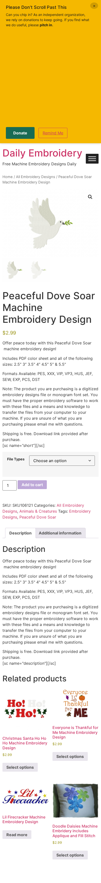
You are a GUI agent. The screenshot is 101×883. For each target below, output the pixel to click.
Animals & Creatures (38, 511)
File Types (16, 459)
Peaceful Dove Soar (37, 517)
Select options (20, 767)
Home (7, 177)
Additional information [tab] (60, 533)
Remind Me (53, 132)
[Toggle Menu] (92, 158)
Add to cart (32, 484)
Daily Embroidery (42, 153)
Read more (16, 834)
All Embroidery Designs (35, 177)
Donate (20, 132)
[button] (90, 197)
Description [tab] (20, 533)
